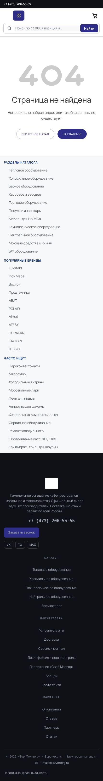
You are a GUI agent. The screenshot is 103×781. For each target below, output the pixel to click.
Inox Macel (17, 276)
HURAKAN (16, 332)
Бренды (51, 676)
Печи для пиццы (21, 398)
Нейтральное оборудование (31, 235)
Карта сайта (51, 685)
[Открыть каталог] (18, 16)
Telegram (86, 760)
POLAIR (14, 308)
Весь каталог (51, 606)
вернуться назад (35, 134)
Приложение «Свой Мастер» (51, 667)
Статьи (51, 736)
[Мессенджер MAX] (74, 760)
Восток (14, 284)
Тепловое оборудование (28, 170)
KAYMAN (15, 341)
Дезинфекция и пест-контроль (51, 657)
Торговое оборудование (28, 202)
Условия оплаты (51, 630)
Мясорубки (18, 374)
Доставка (51, 639)
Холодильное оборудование (31, 178)
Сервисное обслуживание (30, 422)
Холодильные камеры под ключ (33, 414)
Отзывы (51, 718)
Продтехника (19, 292)
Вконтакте (60, 760)
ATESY (14, 324)
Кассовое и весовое (25, 194)
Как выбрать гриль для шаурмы (33, 447)
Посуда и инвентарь (25, 210)
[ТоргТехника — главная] (7, 15)
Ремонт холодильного (26, 431)
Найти (89, 28)
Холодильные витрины (26, 382)
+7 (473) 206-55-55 (17, 4)
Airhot (13, 316)
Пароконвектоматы (24, 366)
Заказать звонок (21, 532)
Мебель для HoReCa (25, 218)
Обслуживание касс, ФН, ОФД (32, 439)
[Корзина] (95, 15)
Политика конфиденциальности (25, 773)
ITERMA (15, 349)
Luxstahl (15, 268)
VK (9, 545)
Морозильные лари (24, 390)
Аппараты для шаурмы (26, 406)
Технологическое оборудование (34, 227)
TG (20, 545)
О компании (51, 709)
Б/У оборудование (23, 251)
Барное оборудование (26, 186)
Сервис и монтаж (51, 648)
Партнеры (51, 727)
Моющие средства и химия (30, 243)
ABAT (13, 300)
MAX (32, 545)
